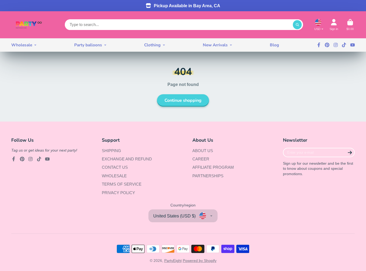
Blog (274, 45)
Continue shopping (183, 100)
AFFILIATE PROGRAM (213, 167)
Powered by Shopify (199, 260)
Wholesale (21, 45)
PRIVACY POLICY (118, 192)
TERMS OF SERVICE (121, 184)
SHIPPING (111, 150)
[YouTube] (352, 45)
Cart (350, 25)
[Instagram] (335, 45)
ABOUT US (202, 150)
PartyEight (173, 260)
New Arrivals (215, 45)
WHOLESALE (114, 176)
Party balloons (88, 45)
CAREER (200, 159)
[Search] (297, 24)
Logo (28, 24)
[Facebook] (318, 45)
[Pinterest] (327, 45)
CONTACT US (115, 167)
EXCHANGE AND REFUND (127, 159)
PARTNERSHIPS (207, 176)
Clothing (152, 45)
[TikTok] (344, 45)
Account (334, 25)
